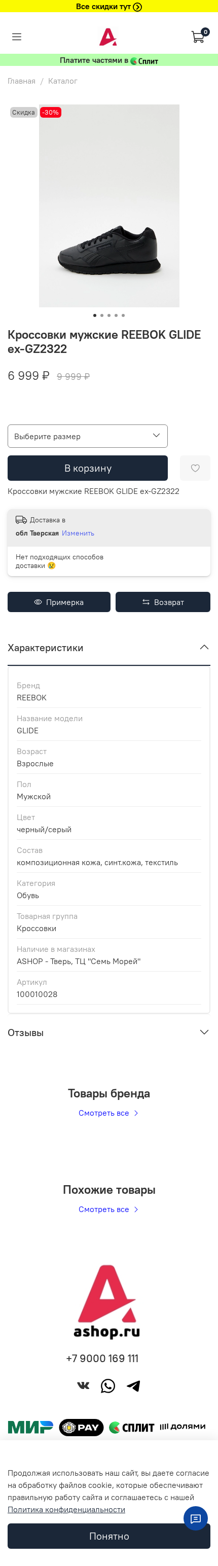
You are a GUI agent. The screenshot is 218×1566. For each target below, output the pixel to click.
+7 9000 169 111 (102, 1358)
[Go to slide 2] (101, 315)
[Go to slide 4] (116, 315)
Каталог (63, 81)
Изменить (78, 533)
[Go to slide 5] (123, 315)
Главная (21, 81)
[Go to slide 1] (94, 315)
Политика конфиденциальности (66, 1509)
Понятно (109, 1535)
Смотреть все (105, 1113)
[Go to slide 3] (109, 315)
